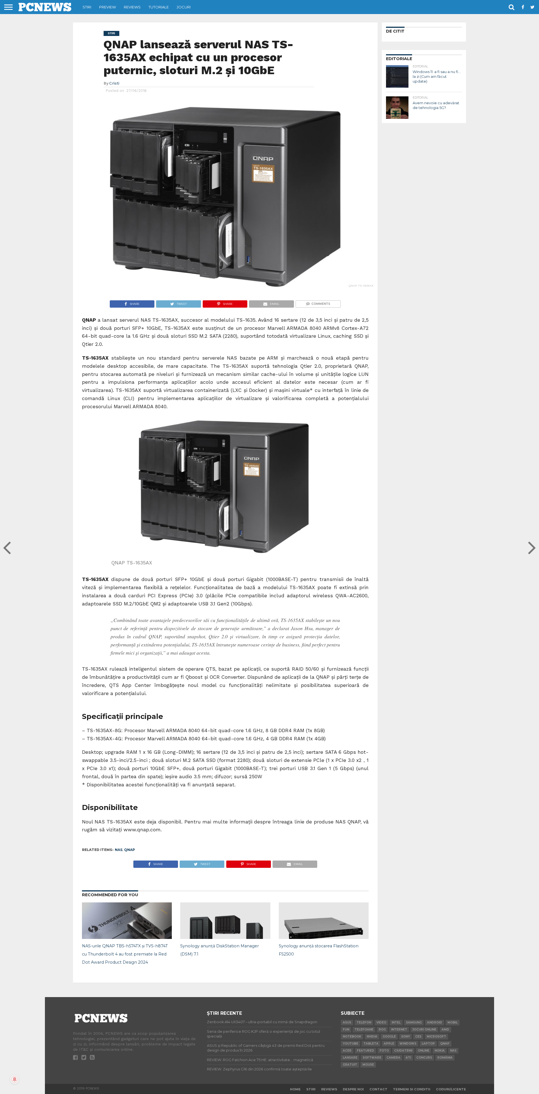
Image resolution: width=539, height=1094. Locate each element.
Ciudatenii (403, 1050)
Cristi (114, 83)
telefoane (364, 1029)
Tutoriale (159, 7)
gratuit (350, 1064)
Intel (396, 1022)
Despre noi (353, 1089)
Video (381, 1022)
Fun (346, 1029)
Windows (407, 1043)
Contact (378, 1089)
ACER (347, 1050)
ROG (382, 1029)
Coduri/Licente (451, 1089)
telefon (364, 1022)
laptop (428, 1043)
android (434, 1022)
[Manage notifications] (14, 1079)
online (423, 1050)
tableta (371, 1043)
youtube (350, 1043)
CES (418, 1036)
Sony (405, 1036)
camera (393, 1057)
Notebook (352, 1036)
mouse (368, 1064)
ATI (408, 1057)
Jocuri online (424, 1029)
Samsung (414, 1022)
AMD (445, 1029)
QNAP (129, 850)
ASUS (347, 1022)
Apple (389, 1043)
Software (372, 1057)
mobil (452, 1022)
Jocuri (184, 7)
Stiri (87, 7)
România (445, 1057)
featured (365, 1050)
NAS (118, 850)
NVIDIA (372, 1036)
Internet (399, 1029)
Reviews (132, 7)
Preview (107, 7)
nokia (440, 1050)
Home (295, 1089)
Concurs (424, 1057)
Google (389, 1036)
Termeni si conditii (411, 1089)
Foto (384, 1050)
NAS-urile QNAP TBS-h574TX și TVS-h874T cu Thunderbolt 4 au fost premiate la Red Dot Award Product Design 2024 (125, 954)
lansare (350, 1057)
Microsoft (436, 1036)
